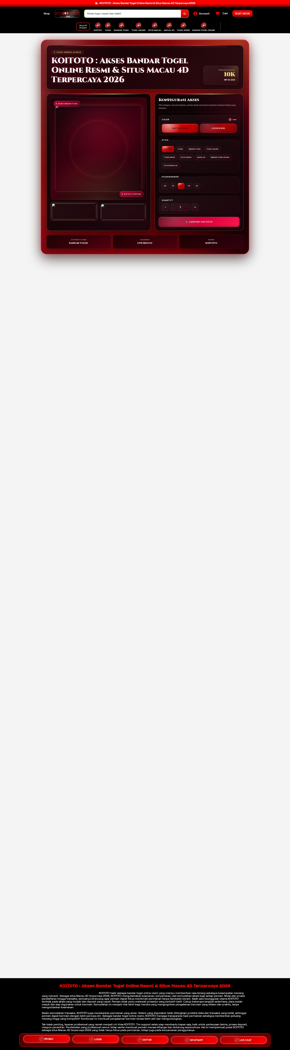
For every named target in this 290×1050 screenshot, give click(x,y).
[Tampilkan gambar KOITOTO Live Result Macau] (123, 212)
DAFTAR (147, 1038)
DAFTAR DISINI (180, 128)
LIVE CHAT (246, 1039)
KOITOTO (104, 993)
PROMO (48, 1039)
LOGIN (98, 1039)
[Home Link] (67, 13)
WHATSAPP (196, 1038)
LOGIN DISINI (218, 128)
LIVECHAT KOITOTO (200, 221)
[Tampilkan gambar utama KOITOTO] (74, 211)
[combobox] (132, 13)
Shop (47, 13)
